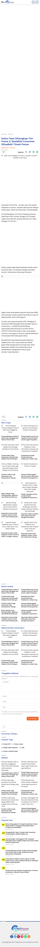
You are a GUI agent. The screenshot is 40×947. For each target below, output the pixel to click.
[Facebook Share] (26, 152)
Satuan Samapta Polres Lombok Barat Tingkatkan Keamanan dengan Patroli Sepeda (29, 496)
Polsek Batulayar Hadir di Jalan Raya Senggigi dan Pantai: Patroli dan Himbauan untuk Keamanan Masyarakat (10, 438)
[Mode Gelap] (33, 2)
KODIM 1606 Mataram (10, 747)
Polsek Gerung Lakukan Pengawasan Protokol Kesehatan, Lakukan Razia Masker (22, 871)
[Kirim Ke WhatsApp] (37, 152)
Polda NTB (6, 744)
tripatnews (5, 148)
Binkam (12, 148)
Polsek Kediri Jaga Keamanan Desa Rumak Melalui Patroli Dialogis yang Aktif (9, 457)
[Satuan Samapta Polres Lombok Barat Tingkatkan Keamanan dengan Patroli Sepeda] (30, 487)
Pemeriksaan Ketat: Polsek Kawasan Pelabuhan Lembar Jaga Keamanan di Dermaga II (29, 457)
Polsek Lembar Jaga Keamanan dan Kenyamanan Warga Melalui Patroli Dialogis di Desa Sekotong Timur (10, 476)
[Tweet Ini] (29, 152)
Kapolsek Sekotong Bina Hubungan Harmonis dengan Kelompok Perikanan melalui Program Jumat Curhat (29, 515)
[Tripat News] (9, 2)
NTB (22, 747)
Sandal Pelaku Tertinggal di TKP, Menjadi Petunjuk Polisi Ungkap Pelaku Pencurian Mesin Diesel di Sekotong (22, 840)
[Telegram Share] (33, 152)
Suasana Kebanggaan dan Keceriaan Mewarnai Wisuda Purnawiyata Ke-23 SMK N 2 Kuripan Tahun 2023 (29, 476)
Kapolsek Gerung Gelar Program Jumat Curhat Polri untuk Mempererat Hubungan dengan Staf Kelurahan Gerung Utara (9, 515)
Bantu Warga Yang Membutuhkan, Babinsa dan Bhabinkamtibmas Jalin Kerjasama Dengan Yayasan (9, 495)
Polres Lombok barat (10, 751)
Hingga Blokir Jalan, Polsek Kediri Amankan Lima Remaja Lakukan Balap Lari (21, 833)
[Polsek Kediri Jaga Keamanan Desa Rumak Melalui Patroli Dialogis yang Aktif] (10, 449)
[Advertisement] (20, 24)
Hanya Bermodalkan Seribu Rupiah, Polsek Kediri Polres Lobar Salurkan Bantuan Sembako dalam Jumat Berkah (22, 860)
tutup (3, 921)
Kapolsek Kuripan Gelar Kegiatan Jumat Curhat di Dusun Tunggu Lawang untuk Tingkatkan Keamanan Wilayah (10, 534)
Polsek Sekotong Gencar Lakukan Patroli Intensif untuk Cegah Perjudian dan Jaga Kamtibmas (29, 438)
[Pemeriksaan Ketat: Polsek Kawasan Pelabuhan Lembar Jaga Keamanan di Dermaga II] (30, 449)
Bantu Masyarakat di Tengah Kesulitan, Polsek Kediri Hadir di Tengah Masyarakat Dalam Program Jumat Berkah (21, 825)
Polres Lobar (18, 744)
